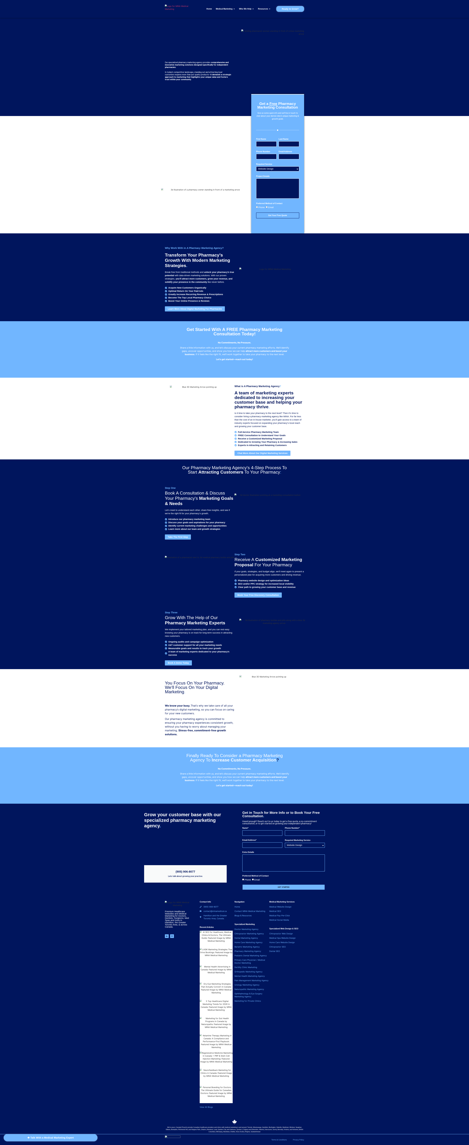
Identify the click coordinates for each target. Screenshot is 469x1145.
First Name (261, 139)
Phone (261, 207)
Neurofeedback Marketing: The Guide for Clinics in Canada (216, 1071)
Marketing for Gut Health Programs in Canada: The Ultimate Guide (216, 1020)
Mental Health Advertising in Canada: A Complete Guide (216, 968)
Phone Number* (292, 828)
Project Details (263, 176)
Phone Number (263, 152)
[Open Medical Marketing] (234, 8)
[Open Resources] (270, 8)
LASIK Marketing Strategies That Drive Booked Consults (216, 951)
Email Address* (249, 840)
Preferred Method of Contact (269, 203)
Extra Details (248, 852)
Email (271, 207)
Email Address (285, 152)
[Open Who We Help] (253, 8)
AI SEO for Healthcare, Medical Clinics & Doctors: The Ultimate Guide (216, 935)
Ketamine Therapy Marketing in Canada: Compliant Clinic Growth (216, 1037)
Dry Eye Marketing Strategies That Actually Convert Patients (216, 985)
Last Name (283, 139)
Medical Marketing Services (282, 902)
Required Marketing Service (297, 840)
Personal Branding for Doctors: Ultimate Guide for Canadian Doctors (216, 1090)
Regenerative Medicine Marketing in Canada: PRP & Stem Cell (216, 1054)
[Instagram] (172, 936)
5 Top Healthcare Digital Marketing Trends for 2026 (216, 1002)
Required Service (264, 164)
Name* (245, 828)
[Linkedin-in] (167, 936)
